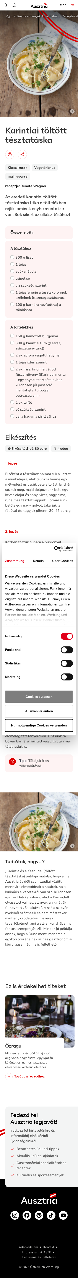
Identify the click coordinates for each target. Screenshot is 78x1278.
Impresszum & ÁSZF (36, 1252)
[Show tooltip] (72, 111)
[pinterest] (39, 1215)
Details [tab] (38, 561)
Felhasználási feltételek (39, 1257)
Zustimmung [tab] (14, 561)
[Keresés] (6, 5)
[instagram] (14, 1215)
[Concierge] (14, 5)
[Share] (22, 154)
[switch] (67, 649)
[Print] (9, 154)
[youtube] (63, 1215)
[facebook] (27, 1215)
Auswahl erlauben (39, 711)
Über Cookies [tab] (62, 561)
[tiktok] (51, 1215)
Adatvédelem (28, 1247)
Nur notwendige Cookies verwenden (39, 725)
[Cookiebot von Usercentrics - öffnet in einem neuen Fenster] (55, 549)
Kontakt (48, 1247)
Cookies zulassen (39, 697)
